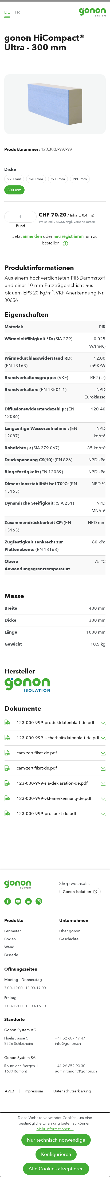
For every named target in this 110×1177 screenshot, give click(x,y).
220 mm (14, 179)
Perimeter (12, 931)
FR (17, 12)
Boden (10, 939)
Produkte (13, 920)
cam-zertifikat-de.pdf (37, 752)
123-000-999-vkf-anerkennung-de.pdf (54, 798)
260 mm (58, 179)
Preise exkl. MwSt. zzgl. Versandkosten (67, 222)
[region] (55, 104)
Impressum (34, 1091)
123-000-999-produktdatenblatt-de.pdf (55, 722)
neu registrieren (68, 236)
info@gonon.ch (68, 1043)
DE (7, 12)
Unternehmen (73, 920)
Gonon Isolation (77, 891)
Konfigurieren (56, 1154)
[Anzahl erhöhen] (31, 217)
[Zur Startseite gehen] (92, 12)
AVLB (9, 1091)
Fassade (11, 955)
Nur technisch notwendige (56, 1140)
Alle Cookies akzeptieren (56, 1169)
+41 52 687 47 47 (70, 1038)
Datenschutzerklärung (72, 1091)
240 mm (36, 179)
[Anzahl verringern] (9, 217)
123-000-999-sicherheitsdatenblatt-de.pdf (58, 737)
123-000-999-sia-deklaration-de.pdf (52, 783)
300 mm (14, 190)
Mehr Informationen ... (55, 1129)
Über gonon (69, 931)
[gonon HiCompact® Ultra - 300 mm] (55, 104)
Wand (9, 947)
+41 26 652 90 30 (70, 1066)
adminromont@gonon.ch (76, 1071)
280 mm (80, 179)
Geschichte (68, 939)
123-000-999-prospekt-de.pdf (46, 813)
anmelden (32, 236)
